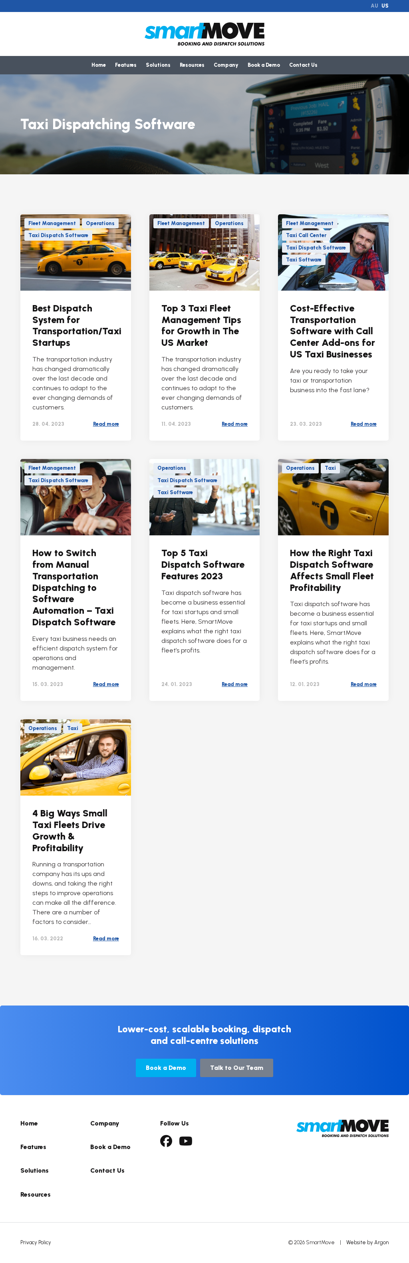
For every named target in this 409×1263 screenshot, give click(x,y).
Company (226, 65)
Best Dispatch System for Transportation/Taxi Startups (76, 325)
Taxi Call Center (306, 235)
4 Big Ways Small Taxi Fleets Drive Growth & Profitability (69, 830)
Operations (100, 223)
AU (374, 6)
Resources (192, 65)
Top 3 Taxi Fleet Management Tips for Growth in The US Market (201, 325)
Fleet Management (52, 223)
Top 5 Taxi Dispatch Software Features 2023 (202, 564)
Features (126, 65)
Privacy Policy (35, 1242)
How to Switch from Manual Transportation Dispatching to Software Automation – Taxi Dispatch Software (73, 587)
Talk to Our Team (236, 1067)
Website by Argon (367, 1242)
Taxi (330, 468)
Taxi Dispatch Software (58, 235)
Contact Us (303, 65)
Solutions (158, 65)
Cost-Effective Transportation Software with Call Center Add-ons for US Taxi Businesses (332, 331)
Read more (106, 424)
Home (98, 65)
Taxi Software (304, 260)
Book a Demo (264, 65)
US (385, 6)
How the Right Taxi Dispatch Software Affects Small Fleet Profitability (332, 570)
